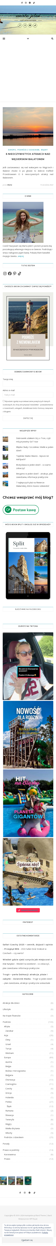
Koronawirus (10, 1154)
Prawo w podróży (11, 1150)
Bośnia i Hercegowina (15, 1070)
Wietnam (9, 1053)
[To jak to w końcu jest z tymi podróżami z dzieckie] (11, 1180)
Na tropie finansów (12, 1015)
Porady (6, 1143)
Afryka (7, 1026)
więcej (21, 256)
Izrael (8, 1044)
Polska (8, 1101)
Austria (8, 1062)
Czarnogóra (10, 1084)
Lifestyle (7, 1009)
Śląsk (9, 1106)
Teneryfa (9, 1119)
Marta (9, 185)
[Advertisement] (28, 72)
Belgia (8, 1066)
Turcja (8, 1048)
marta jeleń (28, 15)
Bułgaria (9, 1075)
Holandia (9, 1097)
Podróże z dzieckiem (28, 150)
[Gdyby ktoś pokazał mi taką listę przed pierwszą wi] (19, 1180)
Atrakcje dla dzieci (11, 1003)
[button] (28, 666)
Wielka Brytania (12, 1128)
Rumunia (9, 1110)
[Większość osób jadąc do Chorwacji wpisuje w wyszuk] (3, 1180)
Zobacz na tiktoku (29, 910)
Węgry (44, 150)
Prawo (7, 1158)
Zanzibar (9, 1030)
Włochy (8, 1132)
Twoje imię (8, 379)
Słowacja (9, 1115)
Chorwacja (10, 1079)
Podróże (7, 1022)
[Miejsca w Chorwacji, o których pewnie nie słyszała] (28, 1180)
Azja (6, 1035)
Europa (12, 150)
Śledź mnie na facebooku (28, 609)
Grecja (8, 1092)
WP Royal (33, 1219)
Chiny (7, 1039)
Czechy (8, 1088)
